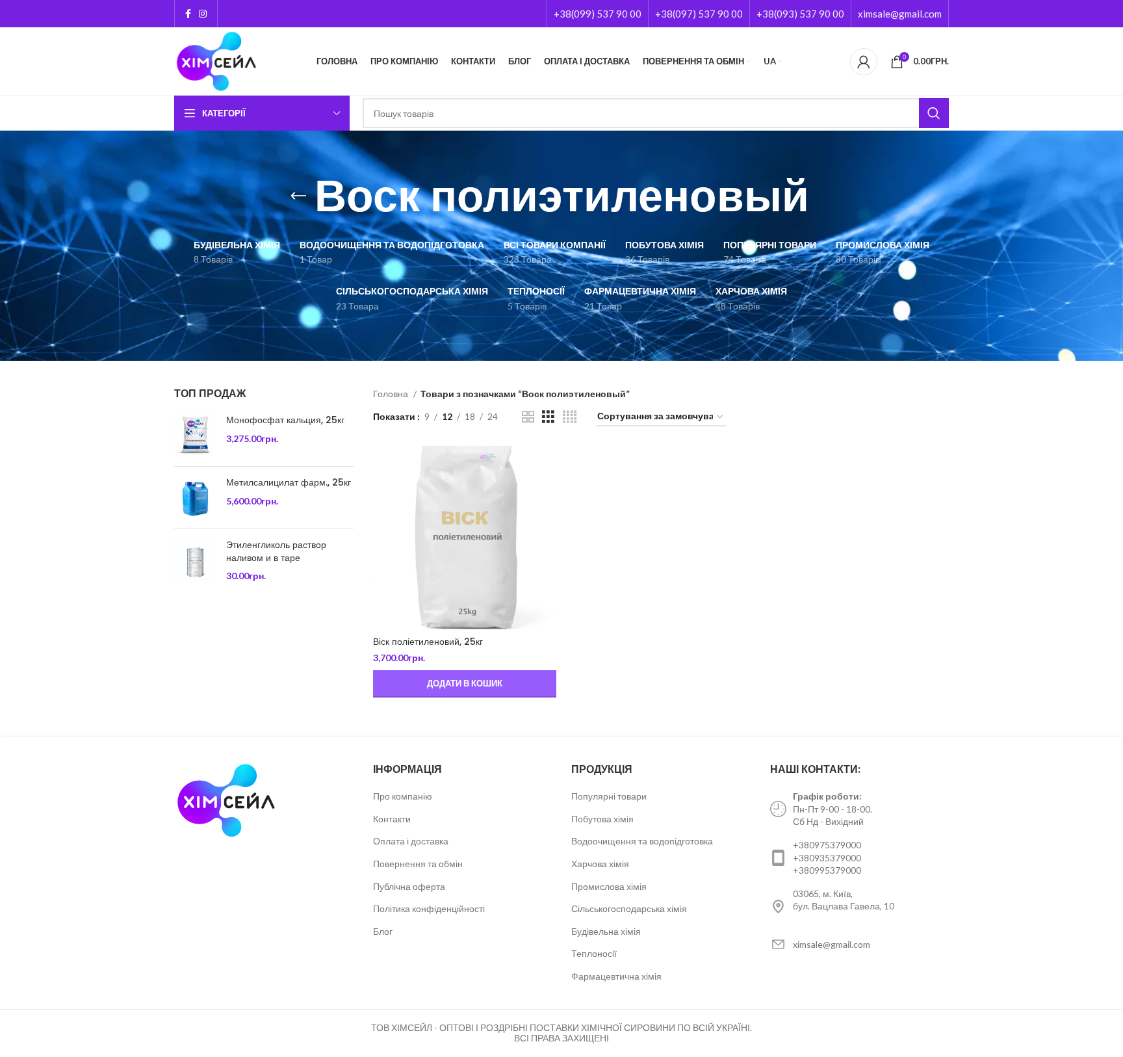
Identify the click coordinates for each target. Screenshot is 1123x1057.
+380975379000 (827, 844)
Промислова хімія (609, 886)
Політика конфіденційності (429, 908)
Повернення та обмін (418, 863)
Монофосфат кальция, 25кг (285, 420)
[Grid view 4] (569, 417)
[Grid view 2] (528, 417)
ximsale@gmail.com (900, 14)
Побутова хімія (602, 818)
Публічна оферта (409, 886)
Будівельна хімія (606, 931)
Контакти (392, 818)
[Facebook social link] (188, 13)
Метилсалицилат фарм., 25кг (288, 482)
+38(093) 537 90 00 (800, 14)
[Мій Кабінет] (864, 62)
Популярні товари (609, 796)
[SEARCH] (934, 113)
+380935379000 (827, 857)
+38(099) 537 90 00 (597, 14)
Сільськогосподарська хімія (629, 908)
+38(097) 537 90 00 (699, 14)
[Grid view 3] (548, 417)
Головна (391, 393)
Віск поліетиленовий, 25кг (428, 641)
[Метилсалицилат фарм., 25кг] (195, 497)
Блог (383, 931)
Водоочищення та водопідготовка (642, 840)
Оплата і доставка (410, 840)
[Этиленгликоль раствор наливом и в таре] (195, 560)
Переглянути (546, 467)
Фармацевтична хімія (616, 976)
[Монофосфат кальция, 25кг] (195, 435)
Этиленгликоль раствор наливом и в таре (276, 551)
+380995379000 (827, 870)
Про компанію (402, 796)
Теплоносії (594, 953)
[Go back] (298, 196)
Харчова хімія (600, 863)
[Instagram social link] (203, 13)
